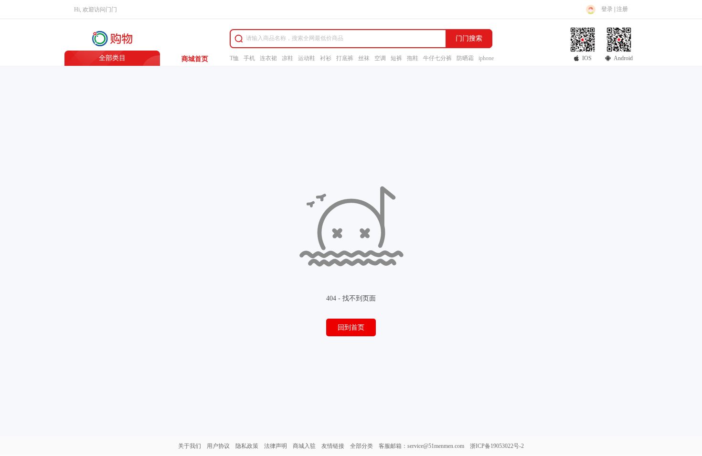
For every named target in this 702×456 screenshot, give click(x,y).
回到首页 (351, 327)
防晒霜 (465, 58)
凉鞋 (287, 58)
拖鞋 (412, 58)
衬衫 (325, 58)
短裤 (396, 58)
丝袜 (364, 58)
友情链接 (332, 446)
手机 (249, 58)
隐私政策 (246, 446)
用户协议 (218, 446)
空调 (380, 58)
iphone (486, 58)
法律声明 (275, 446)
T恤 (234, 58)
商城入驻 (304, 446)
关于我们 (189, 446)
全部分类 (361, 446)
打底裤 (344, 58)
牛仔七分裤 (437, 58)
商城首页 (194, 58)
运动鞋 (306, 58)
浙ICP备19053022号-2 (497, 446)
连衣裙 (268, 58)
